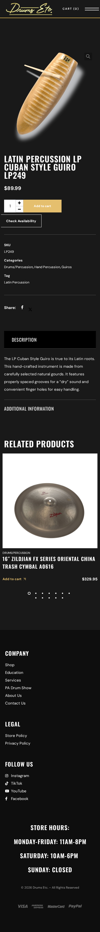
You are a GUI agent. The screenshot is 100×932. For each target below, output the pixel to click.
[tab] (50, 340)
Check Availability (21, 221)
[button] (88, 56)
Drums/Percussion (18, 267)
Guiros (67, 267)
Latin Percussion (16, 282)
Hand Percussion (47, 267)
